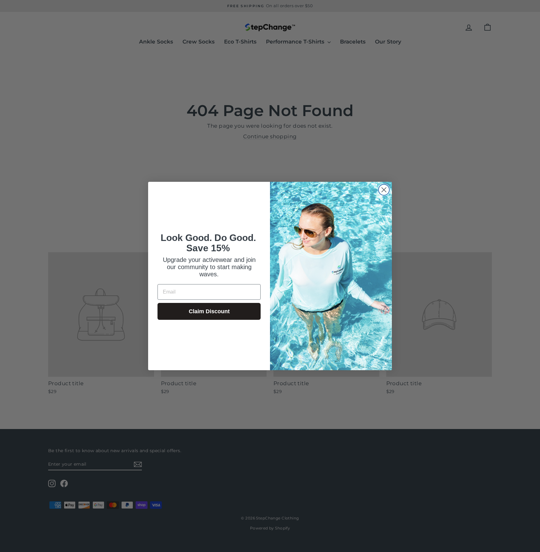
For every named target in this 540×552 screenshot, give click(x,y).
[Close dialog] (383, 189)
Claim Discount (209, 311)
